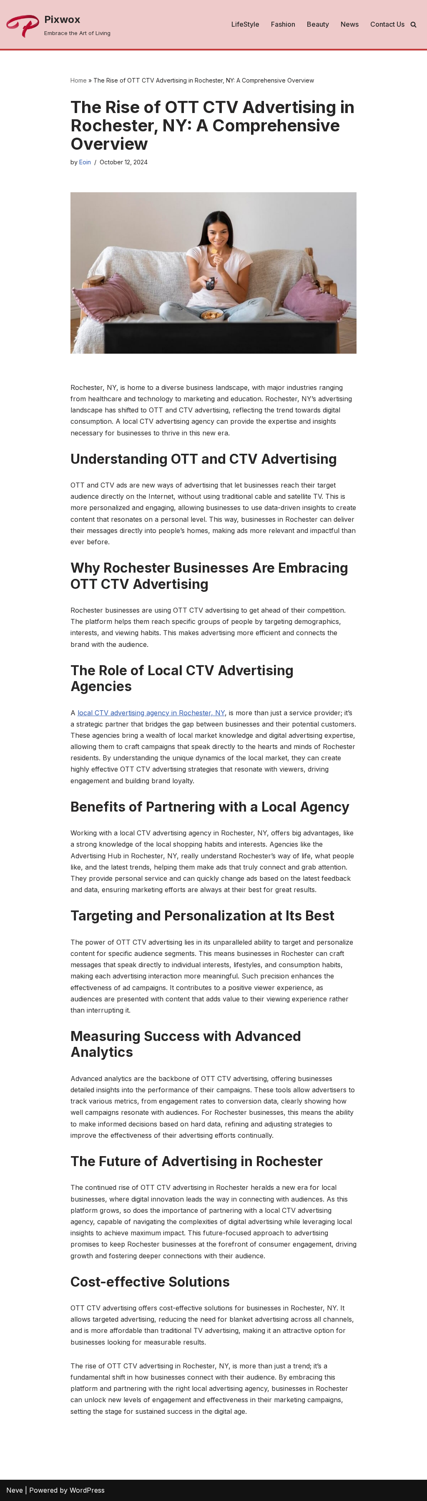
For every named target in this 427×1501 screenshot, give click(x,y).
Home (78, 80)
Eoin (85, 162)
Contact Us (387, 24)
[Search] (413, 24)
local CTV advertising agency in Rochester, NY (151, 713)
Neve (14, 1490)
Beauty (318, 24)
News (350, 24)
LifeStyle (245, 24)
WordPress (87, 1490)
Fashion (283, 24)
